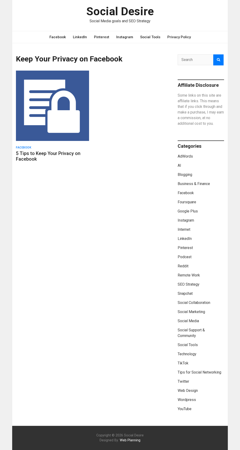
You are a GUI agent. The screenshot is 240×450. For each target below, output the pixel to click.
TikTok (183, 363)
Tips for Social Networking (199, 372)
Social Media (188, 321)
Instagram (124, 37)
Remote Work (189, 275)
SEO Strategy (188, 284)
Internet (184, 229)
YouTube (184, 409)
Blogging (185, 174)
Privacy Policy (179, 37)
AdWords (185, 156)
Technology (187, 354)
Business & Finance (194, 184)
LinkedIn (80, 37)
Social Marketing (191, 312)
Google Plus (188, 211)
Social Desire (120, 11)
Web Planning (130, 440)
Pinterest (101, 37)
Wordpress (187, 399)
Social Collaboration (194, 302)
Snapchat (185, 293)
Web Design (188, 390)
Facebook (57, 37)
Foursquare (187, 202)
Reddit (183, 266)
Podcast (184, 257)
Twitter (183, 381)
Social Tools (150, 37)
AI (179, 165)
